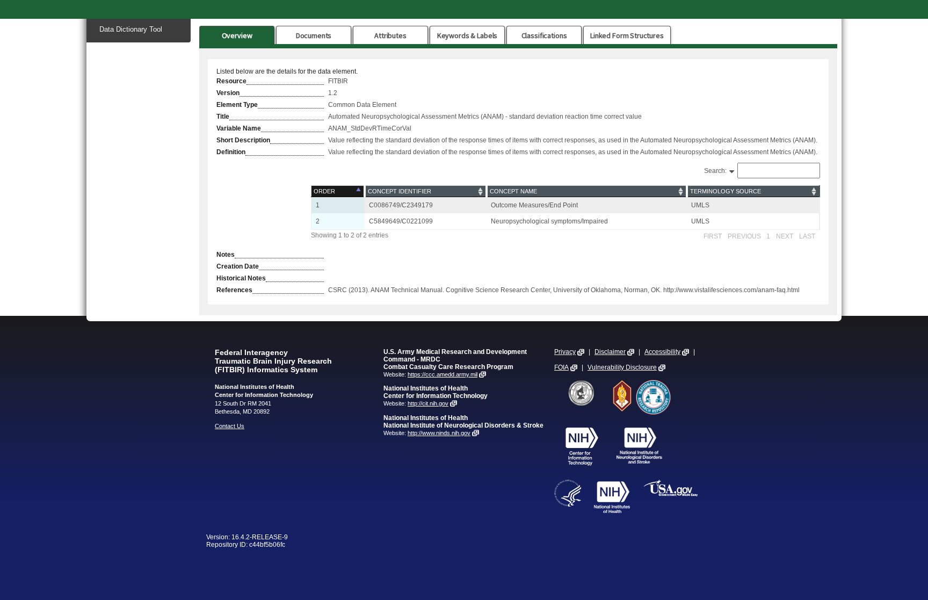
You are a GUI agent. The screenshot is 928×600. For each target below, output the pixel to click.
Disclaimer (610, 352)
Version (228, 93)
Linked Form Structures (627, 35)
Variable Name (238, 128)
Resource (231, 81)
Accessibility (662, 352)
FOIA (561, 367)
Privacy (565, 352)
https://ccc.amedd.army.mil (442, 374)
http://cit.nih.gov (428, 403)
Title (222, 116)
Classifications (544, 35)
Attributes (390, 35)
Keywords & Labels (467, 35)
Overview (237, 35)
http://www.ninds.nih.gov (439, 433)
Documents (314, 35)
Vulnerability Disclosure (622, 367)
